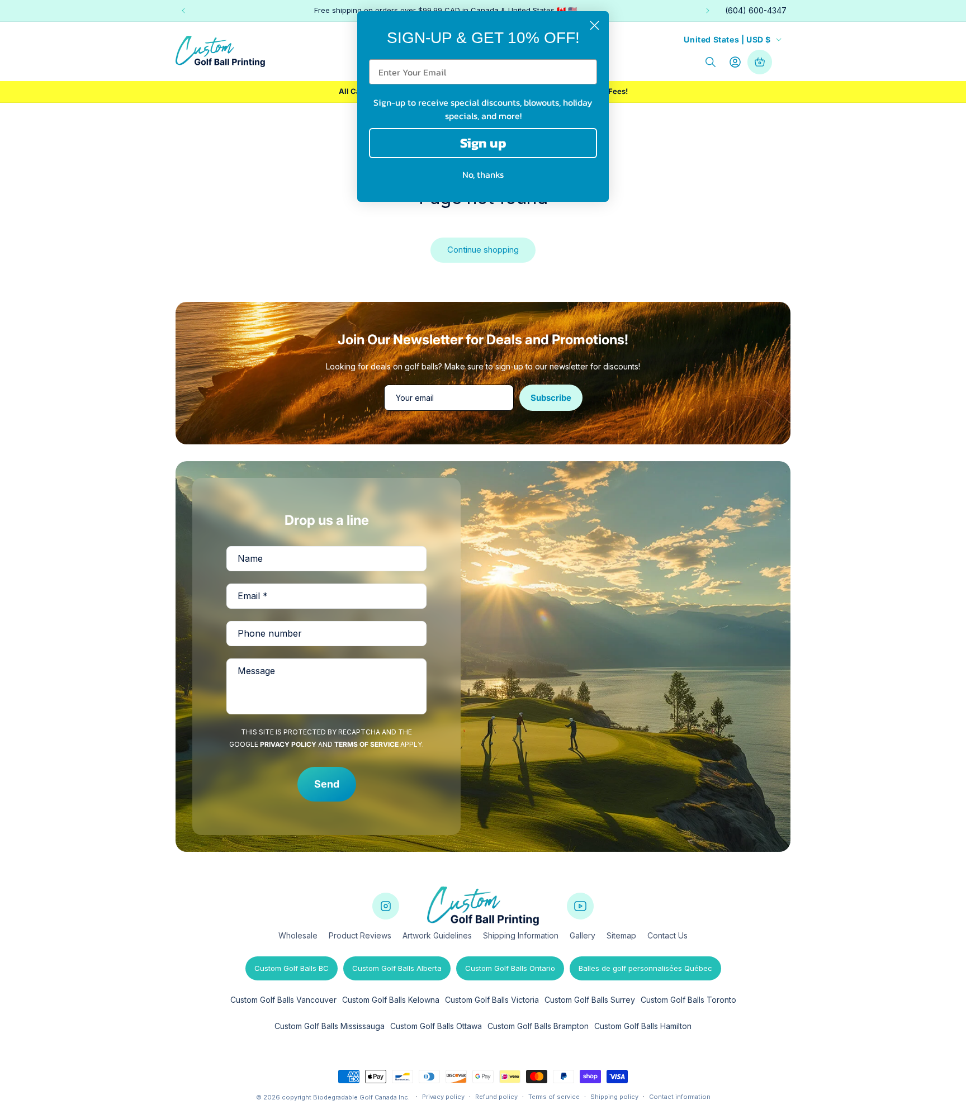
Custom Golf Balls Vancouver (283, 999)
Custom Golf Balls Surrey (589, 999)
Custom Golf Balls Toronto (688, 999)
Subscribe (551, 397)
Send (326, 784)
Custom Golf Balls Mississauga (329, 1026)
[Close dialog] (594, 25)
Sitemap (621, 935)
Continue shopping (483, 249)
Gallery (582, 935)
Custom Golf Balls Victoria (492, 999)
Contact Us (667, 935)
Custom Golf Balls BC (291, 968)
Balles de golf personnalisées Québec (645, 968)
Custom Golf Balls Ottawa (436, 1026)
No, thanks (483, 174)
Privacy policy (443, 1097)
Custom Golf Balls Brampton (538, 1026)
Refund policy (496, 1097)
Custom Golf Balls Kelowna (390, 999)
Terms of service (554, 1097)
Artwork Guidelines (437, 935)
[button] (710, 62)
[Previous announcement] (183, 10)
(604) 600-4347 (756, 10)
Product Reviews (360, 935)
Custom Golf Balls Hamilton (643, 1026)
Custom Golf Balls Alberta (397, 968)
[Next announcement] (707, 10)
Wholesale (298, 935)
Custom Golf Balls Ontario (510, 968)
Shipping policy (614, 1097)
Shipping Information (520, 935)
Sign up (483, 143)
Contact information (680, 1097)
